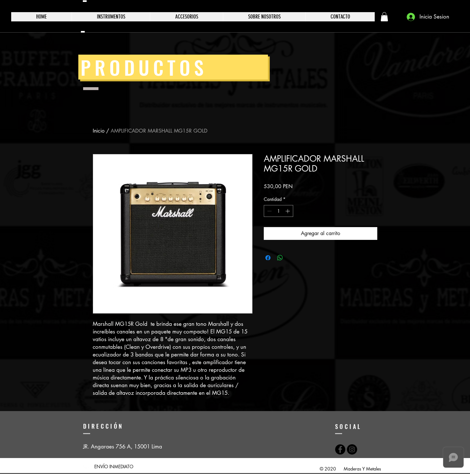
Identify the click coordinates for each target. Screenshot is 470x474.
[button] (384, 16)
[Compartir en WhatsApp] (280, 258)
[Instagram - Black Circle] (352, 449)
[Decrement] (269, 211)
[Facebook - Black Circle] (340, 449)
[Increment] (288, 211)
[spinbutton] (278, 211)
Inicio (99, 130)
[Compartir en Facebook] (268, 258)
